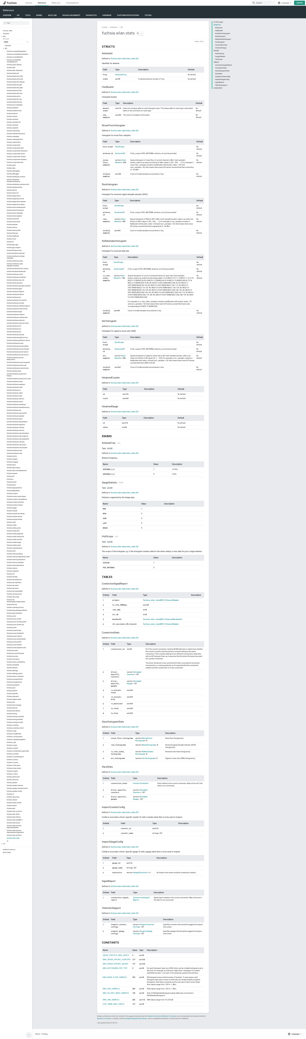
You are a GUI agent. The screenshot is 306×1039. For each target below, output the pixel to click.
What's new (56, 3)
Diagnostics (91, 15)
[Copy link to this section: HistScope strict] (121, 536)
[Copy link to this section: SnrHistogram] (119, 321)
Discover (29, 3)
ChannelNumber (172, 600)
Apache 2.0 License (104, 1018)
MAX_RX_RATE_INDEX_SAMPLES (116, 993)
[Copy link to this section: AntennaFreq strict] (123, 443)
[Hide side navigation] (28, 1034)
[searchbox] (16, 23)
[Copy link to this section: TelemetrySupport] (123, 908)
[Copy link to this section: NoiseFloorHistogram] (127, 125)
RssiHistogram (148, 745)
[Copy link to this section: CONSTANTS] (121, 942)
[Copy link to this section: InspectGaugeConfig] (125, 842)
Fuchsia (104, 27)
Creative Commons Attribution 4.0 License (162, 1016)
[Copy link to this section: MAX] (108, 513)
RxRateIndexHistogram (144, 752)
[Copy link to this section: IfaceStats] (115, 767)
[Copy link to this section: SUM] (108, 518)
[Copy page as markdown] (138, 33)
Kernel (39, 15)
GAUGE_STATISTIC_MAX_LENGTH (116, 955)
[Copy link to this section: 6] (106, 624)
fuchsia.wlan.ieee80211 (154, 600)
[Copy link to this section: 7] (106, 708)
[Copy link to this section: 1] (106, 600)
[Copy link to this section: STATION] (111, 562)
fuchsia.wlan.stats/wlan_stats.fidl (124, 58)
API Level (6, 39)
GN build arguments (71, 15)
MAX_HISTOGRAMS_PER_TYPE (115, 968)
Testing (148, 15)
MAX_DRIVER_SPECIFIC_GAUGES (115, 964)
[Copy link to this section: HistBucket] (116, 87)
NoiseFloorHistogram (144, 739)
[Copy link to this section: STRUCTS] (117, 46)
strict (118, 443)
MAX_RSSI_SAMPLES (111, 989)
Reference (42, 3)
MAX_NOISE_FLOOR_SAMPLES (115, 977)
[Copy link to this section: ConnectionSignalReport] (130, 583)
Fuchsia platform (72, 3)
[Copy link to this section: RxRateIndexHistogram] (128, 241)
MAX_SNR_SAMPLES (111, 1000)
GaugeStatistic (141, 872)
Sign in (300, 3)
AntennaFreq (120, 74)
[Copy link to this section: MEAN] (109, 528)
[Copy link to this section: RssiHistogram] (120, 184)
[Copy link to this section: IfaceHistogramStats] (126, 722)
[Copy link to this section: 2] (106, 605)
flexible (121, 482)
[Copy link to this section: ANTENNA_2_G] (117, 469)
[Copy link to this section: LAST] (109, 523)
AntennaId (119, 153)
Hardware (106, 15)
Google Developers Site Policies (136, 1018)
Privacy (45, 1034)
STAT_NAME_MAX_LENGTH (113, 1004)
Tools (27, 15)
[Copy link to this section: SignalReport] (117, 881)
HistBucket (120, 161)
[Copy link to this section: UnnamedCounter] (122, 377)
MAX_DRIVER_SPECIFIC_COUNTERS (116, 960)
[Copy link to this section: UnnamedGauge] (120, 406)
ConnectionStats (140, 783)
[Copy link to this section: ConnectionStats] (121, 632)
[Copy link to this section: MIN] (108, 509)
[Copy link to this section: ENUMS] (114, 436)
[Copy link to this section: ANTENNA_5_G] (117, 474)
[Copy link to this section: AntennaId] (114, 53)
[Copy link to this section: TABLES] (114, 577)
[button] (16, 36)
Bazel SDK (52, 15)
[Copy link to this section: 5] (106, 619)
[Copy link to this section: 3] (106, 610)
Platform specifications (128, 15)
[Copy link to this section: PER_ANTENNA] (117, 567)
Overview (7, 15)
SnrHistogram (148, 758)
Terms (37, 1034)
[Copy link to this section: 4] (106, 614)
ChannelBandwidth (174, 619)
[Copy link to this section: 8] (106, 713)
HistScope (119, 146)
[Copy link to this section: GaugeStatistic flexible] (126, 482)
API (18, 15)
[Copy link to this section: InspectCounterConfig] (127, 807)
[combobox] (263, 3)
